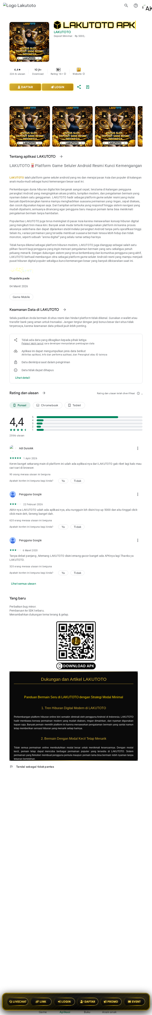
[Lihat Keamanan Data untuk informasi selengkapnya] (64, 309)
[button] (65, 74)
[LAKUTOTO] (21, 297)
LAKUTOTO (17, 177)
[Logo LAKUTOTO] (23, 5)
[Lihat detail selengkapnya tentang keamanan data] (22, 377)
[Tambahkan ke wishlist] (87, 87)
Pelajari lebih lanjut (32, 343)
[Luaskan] (140, 674)
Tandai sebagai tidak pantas (32, 766)
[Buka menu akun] (145, 5)
